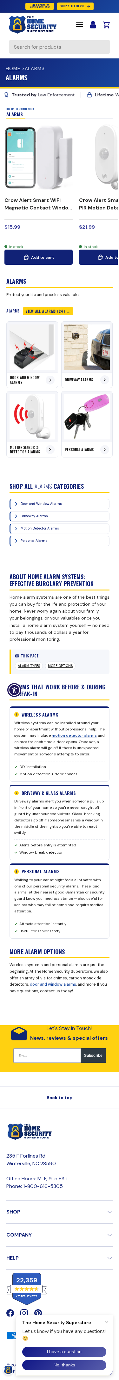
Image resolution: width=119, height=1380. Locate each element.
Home (13, 68)
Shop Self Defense (72, 6)
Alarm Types (29, 666)
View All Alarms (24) (45, 311)
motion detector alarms (74, 735)
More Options (60, 666)
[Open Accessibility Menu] (14, 690)
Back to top (60, 1097)
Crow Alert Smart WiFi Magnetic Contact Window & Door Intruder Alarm (38, 208)
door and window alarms (53, 984)
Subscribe (93, 1055)
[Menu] (80, 25)
